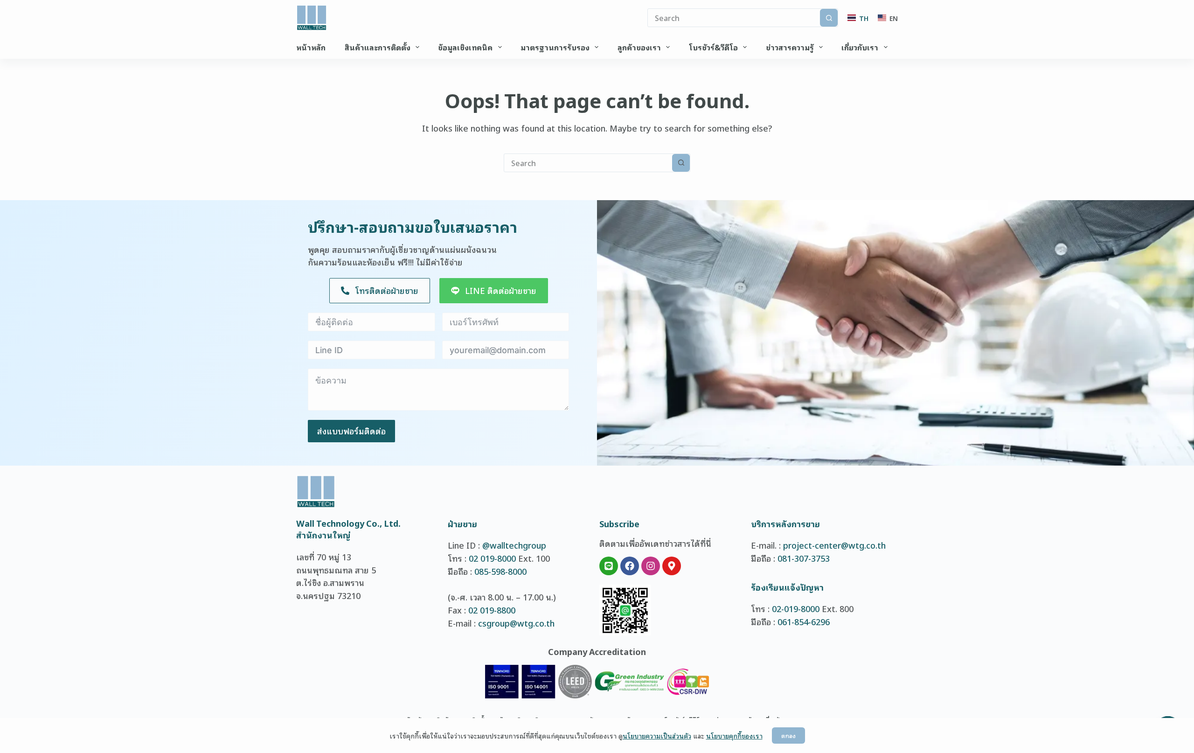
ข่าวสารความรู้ (790, 47)
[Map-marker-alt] (671, 566)
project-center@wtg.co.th (834, 544)
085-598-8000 (500, 571)
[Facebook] (629, 566)
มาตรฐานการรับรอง (555, 47)
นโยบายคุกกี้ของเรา (734, 735)
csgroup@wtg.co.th (516, 622)
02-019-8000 (795, 608)
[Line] (608, 566)
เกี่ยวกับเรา (859, 47)
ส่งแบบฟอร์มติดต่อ (351, 430)
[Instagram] (650, 566)
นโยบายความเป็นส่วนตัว (657, 735)
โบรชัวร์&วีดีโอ (713, 47)
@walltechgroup (514, 544)
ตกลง (788, 735)
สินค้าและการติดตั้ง (377, 47)
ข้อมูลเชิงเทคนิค (465, 47)
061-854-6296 (803, 621)
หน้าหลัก (311, 47)
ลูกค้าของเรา (639, 47)
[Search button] (829, 18)
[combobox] (588, 162)
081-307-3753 (803, 558)
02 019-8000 (492, 558)
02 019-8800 (491, 609)
